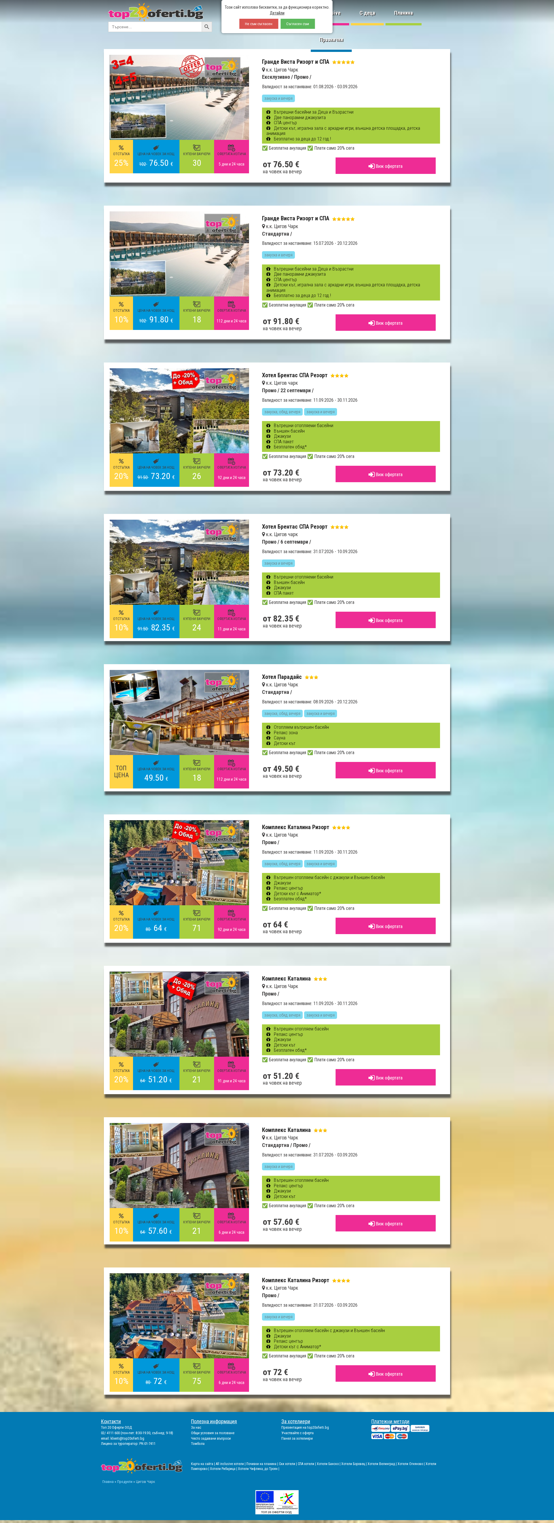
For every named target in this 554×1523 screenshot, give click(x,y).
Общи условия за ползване (212, 1433)
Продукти (124, 1481)
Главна (108, 1481)
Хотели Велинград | (382, 1464)
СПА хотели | (307, 1464)
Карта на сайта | (203, 1464)
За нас (196, 1427)
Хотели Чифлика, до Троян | (258, 1469)
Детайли (277, 13)
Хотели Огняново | (412, 1464)
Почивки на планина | (262, 1464)
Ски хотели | (288, 1464)
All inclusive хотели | (231, 1464)
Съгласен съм (297, 24)
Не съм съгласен (258, 24)
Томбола (198, 1443)
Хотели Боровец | (354, 1464)
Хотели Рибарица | (224, 1469)
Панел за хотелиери (297, 1438)
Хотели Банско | (329, 1464)
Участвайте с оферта (297, 1433)
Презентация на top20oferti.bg (305, 1427)
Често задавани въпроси (211, 1438)
